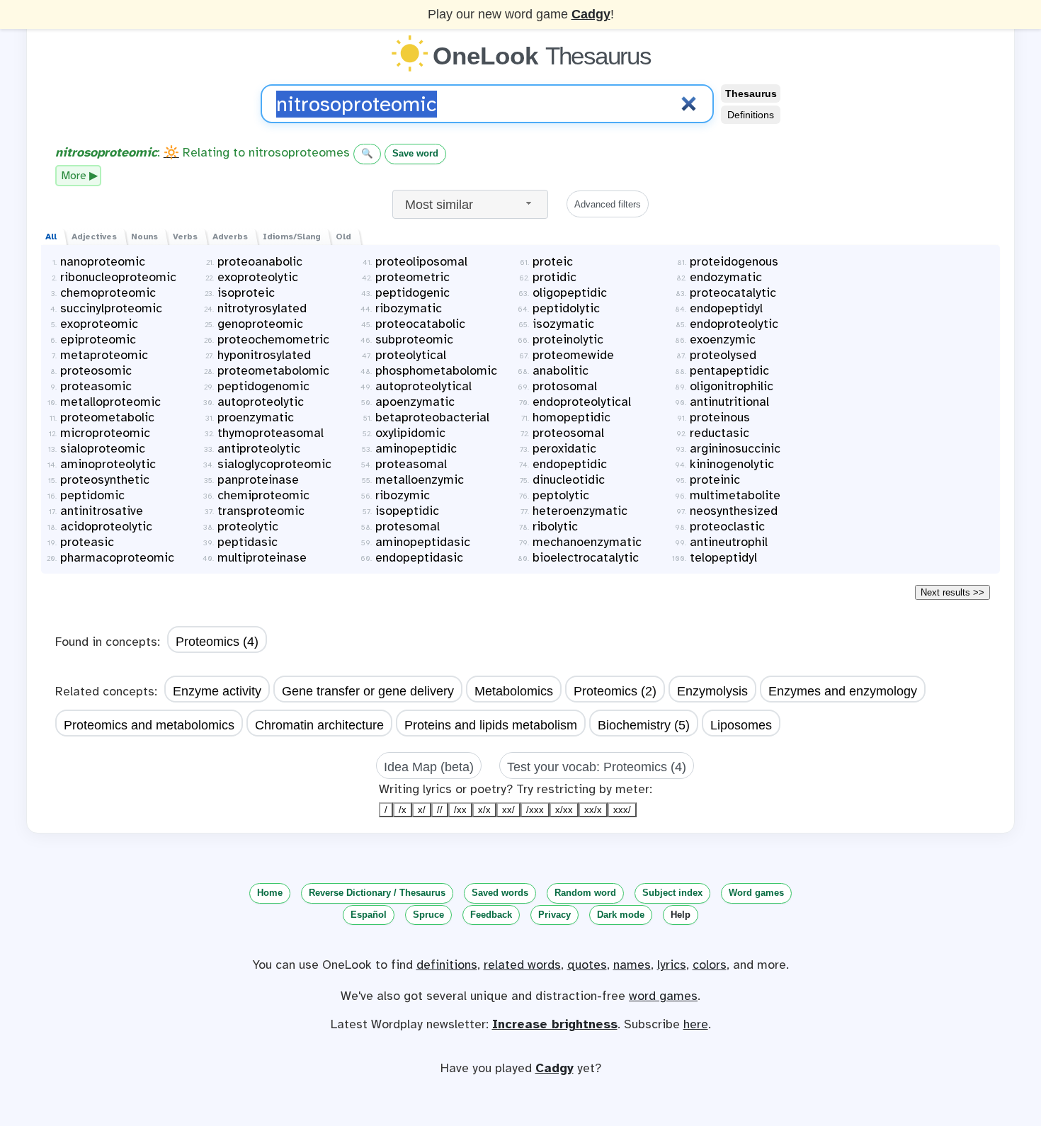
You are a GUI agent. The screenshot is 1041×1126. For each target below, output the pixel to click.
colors (710, 964)
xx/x (593, 809)
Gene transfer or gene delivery (368, 691)
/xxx (535, 809)
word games (663, 995)
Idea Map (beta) (429, 767)
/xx (460, 809)
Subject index (672, 892)
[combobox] (470, 204)
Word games (756, 892)
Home (270, 892)
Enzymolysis (712, 691)
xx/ (508, 809)
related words (522, 964)
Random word (585, 892)
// (440, 809)
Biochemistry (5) (644, 725)
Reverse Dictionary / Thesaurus (377, 892)
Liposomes (741, 725)
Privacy (554, 914)
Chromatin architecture (319, 725)
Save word (415, 153)
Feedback (491, 914)
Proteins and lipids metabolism (490, 725)
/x (402, 809)
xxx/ (622, 809)
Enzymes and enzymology (842, 691)
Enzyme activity (217, 691)
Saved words (500, 892)
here (695, 1024)
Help (680, 914)
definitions (446, 964)
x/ (422, 809)
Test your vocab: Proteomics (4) (596, 767)
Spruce (428, 914)
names (632, 964)
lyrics (671, 964)
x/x (484, 809)
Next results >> (952, 592)
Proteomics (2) (615, 691)
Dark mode (620, 914)
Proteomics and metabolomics (149, 725)
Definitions (750, 114)
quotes (587, 964)
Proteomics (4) (217, 642)
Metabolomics (513, 691)
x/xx (564, 809)
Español (369, 914)
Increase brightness (555, 1024)
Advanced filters (607, 204)
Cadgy (590, 14)
